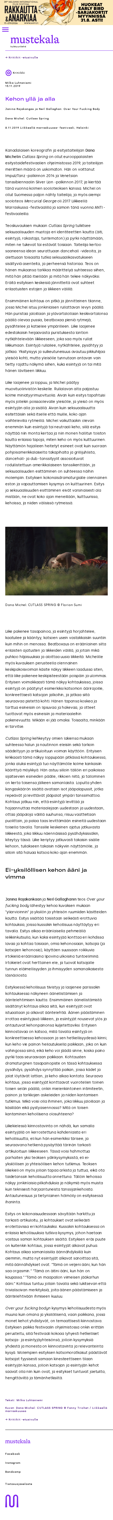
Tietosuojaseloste (18, 1484)
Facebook (12, 1454)
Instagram (12, 1463)
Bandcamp (13, 1472)
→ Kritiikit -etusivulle (21, 57)
